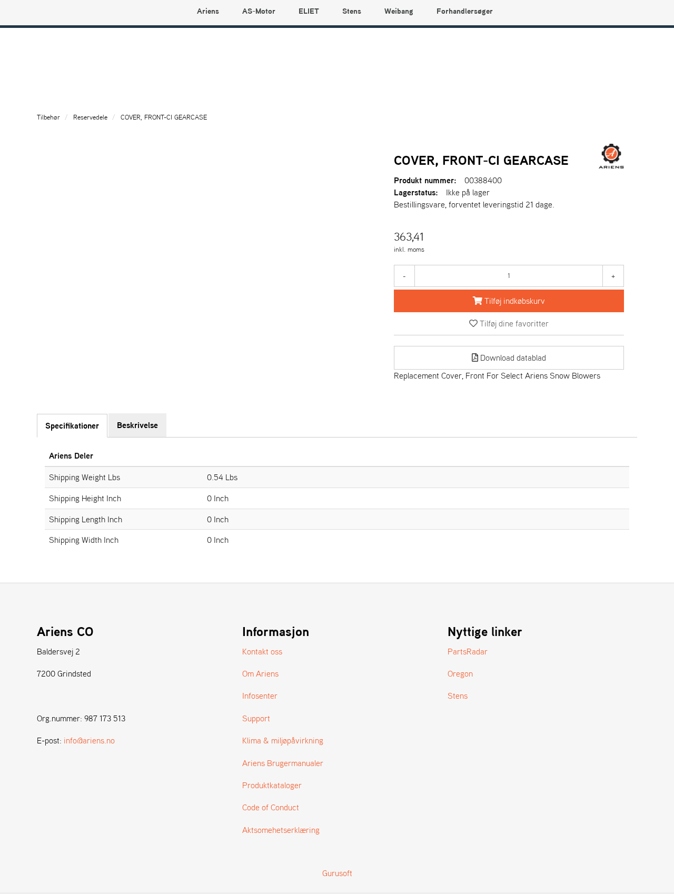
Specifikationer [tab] (72, 425)
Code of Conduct (270, 807)
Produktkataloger (272, 785)
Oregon (460, 673)
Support (256, 718)
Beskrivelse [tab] (137, 425)
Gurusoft (337, 873)
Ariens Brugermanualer (282, 763)
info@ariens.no (89, 740)
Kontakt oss (262, 651)
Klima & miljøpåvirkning (282, 740)
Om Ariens (260, 673)
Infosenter (259, 695)
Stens (458, 695)
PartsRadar (468, 651)
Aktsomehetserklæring (281, 829)
